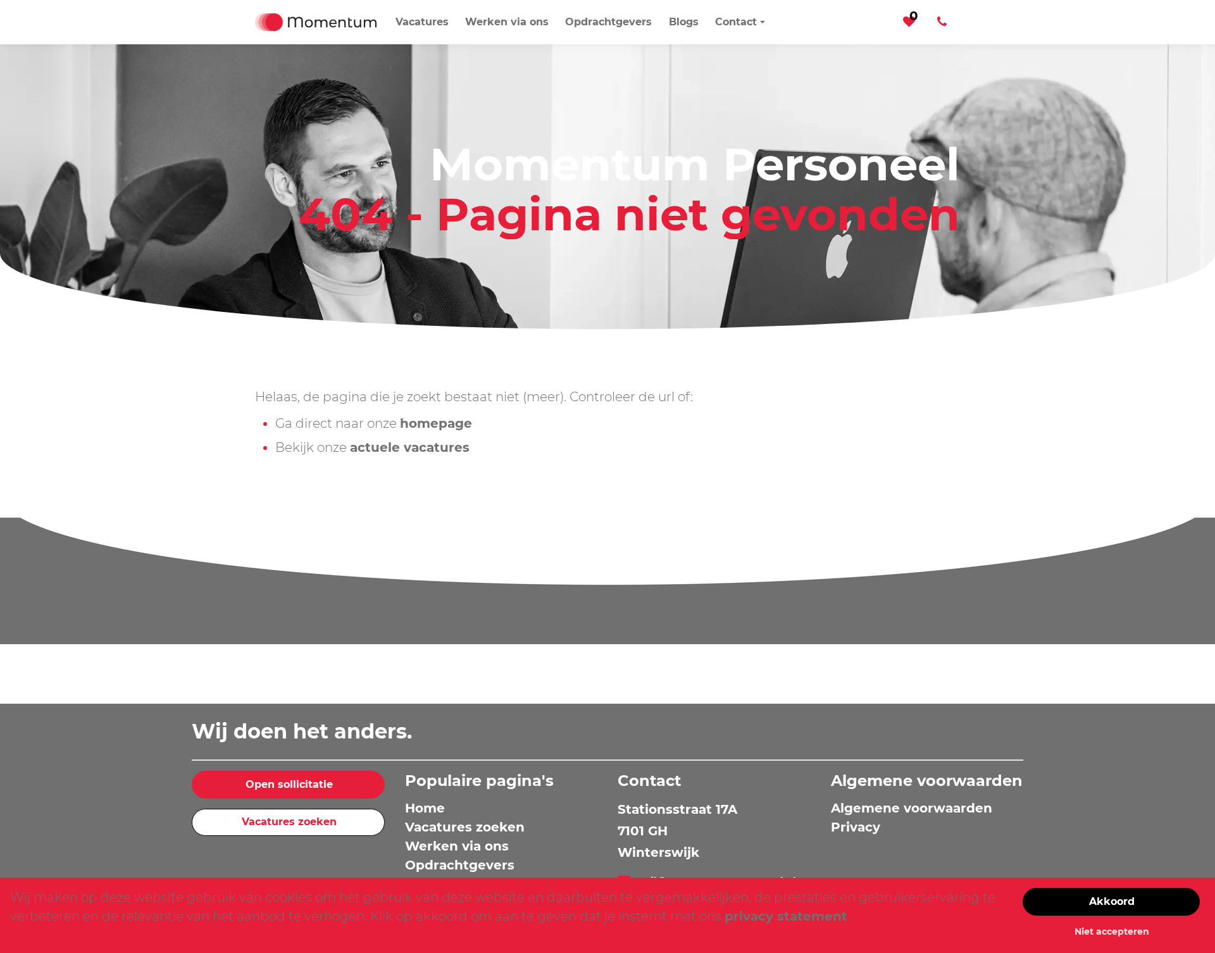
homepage (436, 423)
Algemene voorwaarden (911, 808)
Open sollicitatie (289, 784)
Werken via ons (457, 846)
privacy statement (786, 916)
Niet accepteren (1112, 931)
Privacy (855, 827)
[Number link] (944, 22)
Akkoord (1112, 901)
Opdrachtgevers (459, 865)
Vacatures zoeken (289, 822)
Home (425, 808)
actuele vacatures (410, 447)
